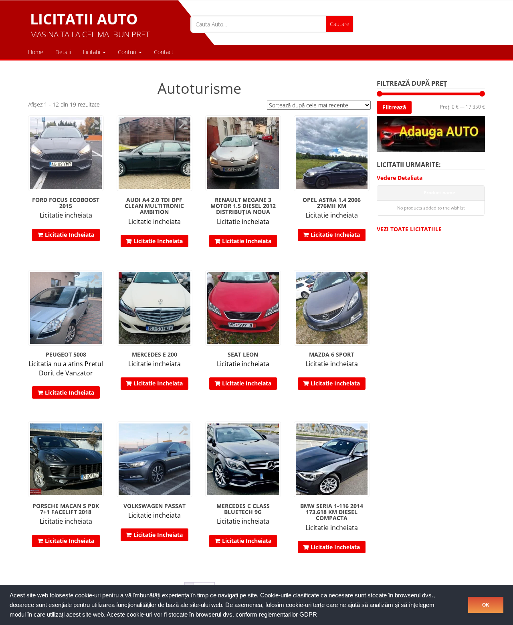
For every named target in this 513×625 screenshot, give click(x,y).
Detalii (63, 52)
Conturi (128, 52)
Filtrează (394, 107)
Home (35, 52)
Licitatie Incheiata (69, 234)
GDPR (308, 614)
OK (485, 605)
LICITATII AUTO (84, 19)
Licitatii (92, 52)
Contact (164, 52)
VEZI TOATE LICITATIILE (409, 229)
